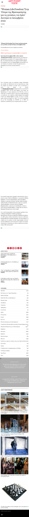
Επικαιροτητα (3, 314)
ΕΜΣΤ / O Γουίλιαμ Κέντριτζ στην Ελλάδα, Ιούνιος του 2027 (14, 456)
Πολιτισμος (3, 331)
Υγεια (2, 355)
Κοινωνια (3, 319)
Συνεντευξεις (3, 343)
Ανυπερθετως (3, 302)
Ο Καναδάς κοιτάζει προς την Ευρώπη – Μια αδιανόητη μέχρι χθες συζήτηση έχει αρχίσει (10, 280)
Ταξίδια (2, 345)
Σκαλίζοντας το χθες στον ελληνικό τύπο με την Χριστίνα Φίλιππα (14, 341)
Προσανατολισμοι (4, 336)
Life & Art (3, 290)
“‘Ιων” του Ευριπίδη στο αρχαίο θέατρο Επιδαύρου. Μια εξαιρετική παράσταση (9, 271)
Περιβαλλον (3, 329)
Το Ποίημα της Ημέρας (5, 350)
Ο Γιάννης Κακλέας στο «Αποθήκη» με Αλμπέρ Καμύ (10, 262)
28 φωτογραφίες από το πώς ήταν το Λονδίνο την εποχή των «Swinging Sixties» (13, 476)
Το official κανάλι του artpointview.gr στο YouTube (11, 348)
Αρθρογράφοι (3, 307)
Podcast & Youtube (4, 295)
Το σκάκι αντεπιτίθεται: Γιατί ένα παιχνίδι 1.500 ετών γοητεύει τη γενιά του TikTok (14, 507)
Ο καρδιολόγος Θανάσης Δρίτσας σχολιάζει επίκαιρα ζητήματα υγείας (14, 324)
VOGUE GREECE (4, 50)
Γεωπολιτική (3, 309)
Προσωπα (3, 338)
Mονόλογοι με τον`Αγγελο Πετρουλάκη (8, 293)
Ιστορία (2, 317)
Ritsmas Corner (4, 300)
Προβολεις (3, 6)
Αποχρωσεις (3, 305)
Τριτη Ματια (3, 353)
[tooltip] (8, 248)
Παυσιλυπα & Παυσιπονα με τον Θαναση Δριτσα (10, 326)
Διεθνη (2, 312)
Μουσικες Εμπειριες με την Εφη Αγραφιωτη (9, 321)
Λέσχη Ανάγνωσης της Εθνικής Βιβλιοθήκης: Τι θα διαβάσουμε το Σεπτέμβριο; (8, 255)
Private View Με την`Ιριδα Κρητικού (8, 297)
